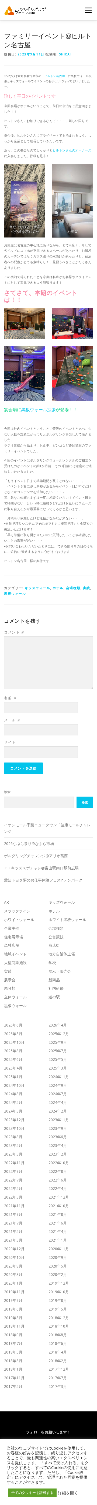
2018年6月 (57, 1343)
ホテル (58, 588)
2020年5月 (57, 1266)
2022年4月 (57, 1188)
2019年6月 (13, 1309)
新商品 (54, 979)
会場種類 (73, 588)
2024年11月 (58, 1076)
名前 (10, 697)
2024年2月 (57, 1111)
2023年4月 (57, 1145)
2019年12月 (58, 1283)
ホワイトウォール (19, 919)
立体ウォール (15, 996)
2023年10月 (14, 1128)
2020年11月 (58, 1248)
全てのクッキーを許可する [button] (32, 1492)
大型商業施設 (15, 962)
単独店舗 (11, 945)
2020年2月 (57, 1274)
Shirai (65, 54)
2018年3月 (13, 1360)
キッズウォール (37, 588)
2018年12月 (58, 1317)
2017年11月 (14, 1377)
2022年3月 (13, 1197)
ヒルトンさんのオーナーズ (72, 150)
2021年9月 (13, 1214)
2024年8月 (13, 1093)
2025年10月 (14, 1042)
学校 (52, 962)
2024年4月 (57, 1102)
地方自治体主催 (61, 953)
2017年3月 (57, 1386)
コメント (14, 632)
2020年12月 (14, 1248)
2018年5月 (13, 1352)
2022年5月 (13, 1188)
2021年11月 (14, 1205)
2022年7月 (13, 1180)
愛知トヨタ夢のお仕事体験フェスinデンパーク (43, 880)
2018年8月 (57, 1334)
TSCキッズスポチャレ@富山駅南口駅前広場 (41, 867)
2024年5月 (13, 1102)
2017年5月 (13, 1386)
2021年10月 (58, 1205)
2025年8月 (13, 1050)
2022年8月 (57, 1171)
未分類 (9, 988)
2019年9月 (13, 1300)
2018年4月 (57, 1352)
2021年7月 (13, 1223)
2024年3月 (13, 1111)
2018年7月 (13, 1343)
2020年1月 (13, 1283)
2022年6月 (57, 1180)
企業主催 (11, 928)
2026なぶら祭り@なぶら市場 (29, 843)
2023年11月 (58, 1119)
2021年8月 (57, 1214)
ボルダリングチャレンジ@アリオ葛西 (36, 855)
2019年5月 (57, 1309)
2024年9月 (57, 1085)
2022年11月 (14, 1162)
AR (6, 902)
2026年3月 (13, 1033)
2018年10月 (58, 1326)
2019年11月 (14, 1291)
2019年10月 (58, 1291)
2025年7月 (57, 1050)
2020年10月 (14, 1257)
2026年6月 (13, 1025)
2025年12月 (58, 1033)
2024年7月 (57, 1093)
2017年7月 (57, 1377)
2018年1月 (13, 1369)
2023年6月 (57, 1136)
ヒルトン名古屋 (54, 76)
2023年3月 (13, 1154)
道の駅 (54, 996)
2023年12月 (14, 1119)
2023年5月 (13, 1145)
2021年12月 (58, 1197)
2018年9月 (13, 1334)
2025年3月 (57, 1068)
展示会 (9, 979)
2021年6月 (57, 1223)
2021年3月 (13, 1240)
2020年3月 (13, 1274)
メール (12, 720)
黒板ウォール (15, 593)
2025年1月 (13, 1076)
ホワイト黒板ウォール (67, 919)
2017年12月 (58, 1369)
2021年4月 (57, 1231)
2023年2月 (57, 1154)
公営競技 (56, 936)
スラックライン (17, 910)
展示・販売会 (59, 971)
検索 (7, 792)
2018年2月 (57, 1360)
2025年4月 (13, 1068)
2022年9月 (13, 1171)
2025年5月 (57, 1059)
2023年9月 (57, 1128)
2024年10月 (14, 1085)
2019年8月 (57, 1300)
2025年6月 (13, 1059)
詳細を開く (68, 1492)
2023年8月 (13, 1136)
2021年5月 (13, 1231)
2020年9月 (57, 1257)
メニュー (88, 10)
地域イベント (15, 953)
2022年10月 (58, 1162)
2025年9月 (57, 1042)
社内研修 (56, 988)
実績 (86, 588)
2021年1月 (57, 1240)
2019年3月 (13, 1317)
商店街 (54, 945)
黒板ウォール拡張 (38, 409)
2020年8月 (13, 1266)
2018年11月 (14, 1326)
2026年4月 (57, 1025)
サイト (10, 742)
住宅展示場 (13, 936)
